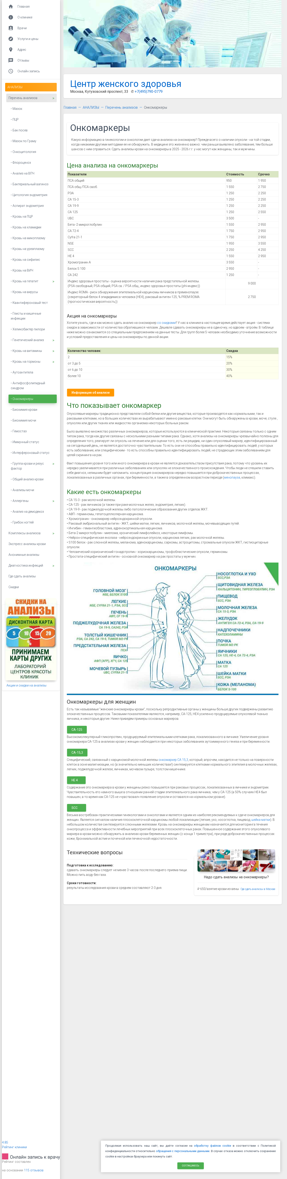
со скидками (166, 323)
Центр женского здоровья (125, 84)
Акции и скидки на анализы (26, 685)
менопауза (232, 477)
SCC (77, 807)
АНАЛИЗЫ (91, 107)
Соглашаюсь (190, 1165)
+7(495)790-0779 (149, 91)
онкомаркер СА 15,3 (173, 760)
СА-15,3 (77, 752)
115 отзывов (33, 1170)
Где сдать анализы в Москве (258, 889)
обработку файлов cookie (212, 1145)
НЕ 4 (76, 780)
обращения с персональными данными (182, 1151)
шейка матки (260, 819)
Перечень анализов (121, 107)
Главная (70, 107)
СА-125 (77, 729)
